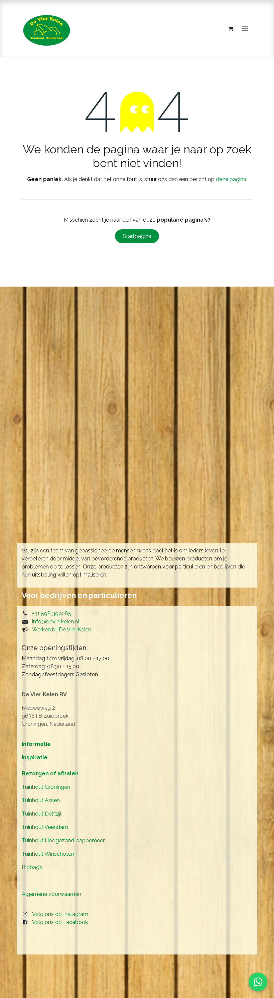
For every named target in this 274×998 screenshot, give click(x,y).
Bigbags (32, 867)
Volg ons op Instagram (60, 914)
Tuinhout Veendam (45, 827)
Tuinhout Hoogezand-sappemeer (63, 840)
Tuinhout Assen (41, 800)
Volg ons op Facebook (60, 922)
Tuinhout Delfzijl (41, 814)
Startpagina (137, 236)
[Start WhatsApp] (258, 982)
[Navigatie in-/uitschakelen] (245, 28)
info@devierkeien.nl (55, 621)
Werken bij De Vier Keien (61, 629)
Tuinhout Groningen (46, 787)
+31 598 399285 (51, 613)
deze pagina (231, 179)
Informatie (36, 744)
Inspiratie (34, 757)
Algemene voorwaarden (51, 894)
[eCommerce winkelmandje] (231, 28)
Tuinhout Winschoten (48, 854)
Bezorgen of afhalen (50, 773)
